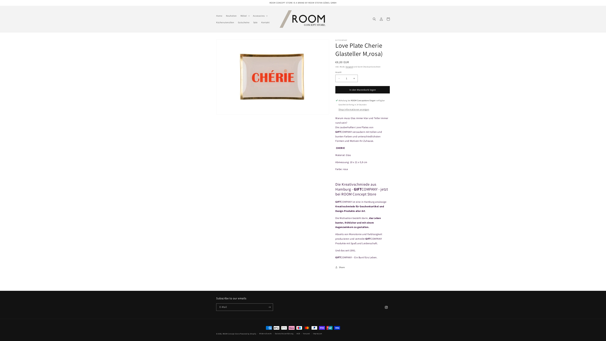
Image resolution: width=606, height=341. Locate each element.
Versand (349, 67)
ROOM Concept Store (231, 334)
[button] (245, 15)
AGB (298, 333)
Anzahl (338, 72)
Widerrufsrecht (265, 333)
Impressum (317, 333)
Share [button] (342, 267)
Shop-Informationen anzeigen (354, 109)
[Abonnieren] (269, 307)
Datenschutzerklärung (284, 333)
